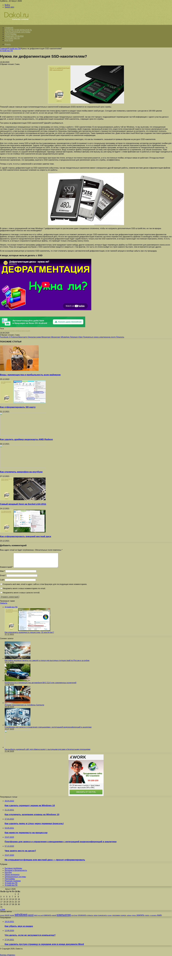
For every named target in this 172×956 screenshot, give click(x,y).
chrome (2, 915)
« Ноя (2, 909)
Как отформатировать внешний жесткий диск (25, 536)
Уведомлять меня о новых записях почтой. (21, 593)
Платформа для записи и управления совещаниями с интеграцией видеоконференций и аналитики (48, 727)
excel (7, 915)
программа (116, 915)
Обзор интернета (12, 875)
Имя (2, 571)
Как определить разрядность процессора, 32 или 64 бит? (29, 632)
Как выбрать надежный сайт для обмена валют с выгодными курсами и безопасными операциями (47, 749)
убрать (134, 915)
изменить (47, 915)
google (12, 915)
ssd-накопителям (7, 331)
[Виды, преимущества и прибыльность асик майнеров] (19, 370)
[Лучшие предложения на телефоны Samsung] (17, 703)
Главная (3, 49)
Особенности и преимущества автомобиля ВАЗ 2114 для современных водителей (40, 683)
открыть (90, 915)
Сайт (2, 580)
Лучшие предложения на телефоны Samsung (24, 705)
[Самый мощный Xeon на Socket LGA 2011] (23, 500)
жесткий (40, 915)
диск (36, 915)
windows (21, 914)
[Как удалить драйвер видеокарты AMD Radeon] (23, 435)
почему (109, 915)
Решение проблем (14, 36)
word (30, 915)
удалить (140, 915)
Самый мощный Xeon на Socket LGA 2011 (23, 504)
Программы (10, 34)
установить (153, 915)
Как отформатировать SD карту (18, 407)
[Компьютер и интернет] (19, 24)
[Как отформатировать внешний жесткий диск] (23, 532)
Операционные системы (17, 32)
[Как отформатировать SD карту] (23, 403)
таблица (129, 915)
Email (3, 575)
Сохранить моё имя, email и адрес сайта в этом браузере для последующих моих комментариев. (45, 584)
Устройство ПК (12, 38)
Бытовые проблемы (13, 868)
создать (123, 915)
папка (95, 915)
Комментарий (6, 567)
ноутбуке (74, 915)
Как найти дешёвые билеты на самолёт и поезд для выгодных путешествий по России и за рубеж (47, 660)
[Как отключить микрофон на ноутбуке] (23, 467)
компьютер (64, 914)
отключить (82, 915)
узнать (147, 915)
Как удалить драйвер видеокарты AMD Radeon (26, 439)
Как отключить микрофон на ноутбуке (21, 472)
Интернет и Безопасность (18, 30)
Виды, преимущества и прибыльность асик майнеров (30, 374)
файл (159, 915)
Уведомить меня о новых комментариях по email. (24, 588)
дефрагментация (22, 331)
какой (54, 915)
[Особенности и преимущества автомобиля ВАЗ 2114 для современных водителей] (17, 681)
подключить (102, 915)
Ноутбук (9, 40)
